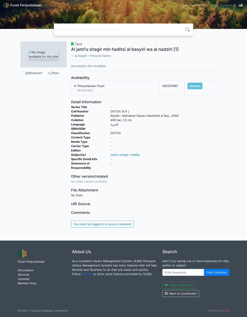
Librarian (24, 279)
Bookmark (35, 72)
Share (55, 72)
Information (25, 270)
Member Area (199, 5)
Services (23, 274)
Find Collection (216, 272)
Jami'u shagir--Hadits (125, 155)
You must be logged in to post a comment (102, 224)
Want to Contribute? (183, 293)
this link (87, 274)
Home (183, 5)
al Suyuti (81, 55)
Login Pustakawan (223, 5)
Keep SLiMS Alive (181, 285)
